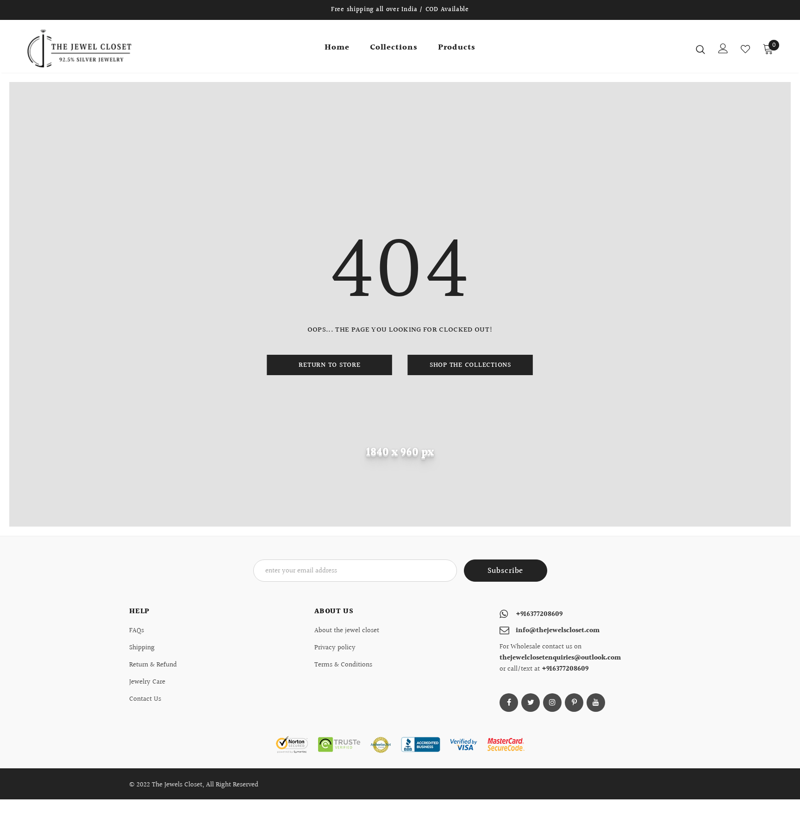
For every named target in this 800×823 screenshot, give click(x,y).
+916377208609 (539, 614)
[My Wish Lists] (745, 49)
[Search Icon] (700, 49)
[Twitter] (530, 702)
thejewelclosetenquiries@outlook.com (560, 658)
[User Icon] (723, 48)
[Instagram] (552, 702)
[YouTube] (596, 702)
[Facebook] (509, 702)
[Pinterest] (574, 702)
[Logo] (79, 48)
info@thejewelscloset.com (558, 630)
